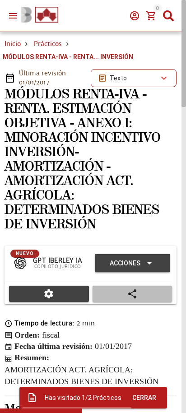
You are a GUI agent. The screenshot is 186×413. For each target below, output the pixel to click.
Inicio (13, 44)
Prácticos (48, 44)
